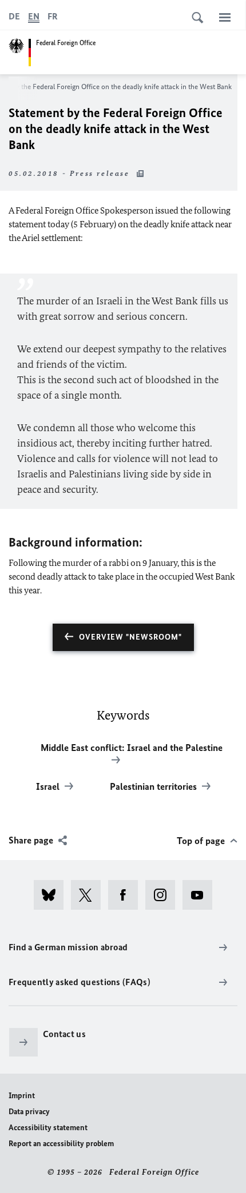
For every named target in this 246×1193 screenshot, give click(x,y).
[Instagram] (163, 895)
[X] (89, 895)
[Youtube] (201, 895)
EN (33, 16)
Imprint (22, 1095)
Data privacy (29, 1111)
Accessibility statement (48, 1127)
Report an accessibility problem (61, 1143)
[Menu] (224, 17)
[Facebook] (126, 895)
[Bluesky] (52, 895)
